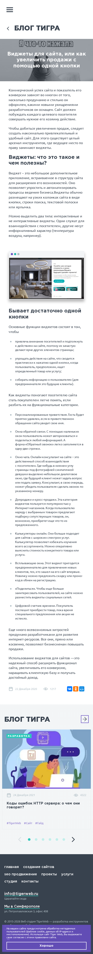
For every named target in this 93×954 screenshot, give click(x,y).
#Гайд (39, 823)
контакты (29, 881)
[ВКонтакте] (69, 688)
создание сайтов (38, 867)
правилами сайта (45, 937)
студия (10, 881)
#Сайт (28, 823)
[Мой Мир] (81, 688)
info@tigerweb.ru (21, 894)
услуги (67, 874)
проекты (49, 874)
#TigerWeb (14, 823)
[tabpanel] (46, 779)
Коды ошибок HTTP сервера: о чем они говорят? (43, 805)
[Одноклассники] (75, 688)
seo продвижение (20, 874)
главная (11, 867)
